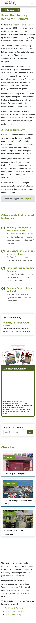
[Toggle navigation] (32, 3)
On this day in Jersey (13, 614)
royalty (28, 198)
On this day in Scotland (14, 608)
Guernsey (30, 24)
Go (30, 431)
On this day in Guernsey (14, 611)
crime (22, 198)
